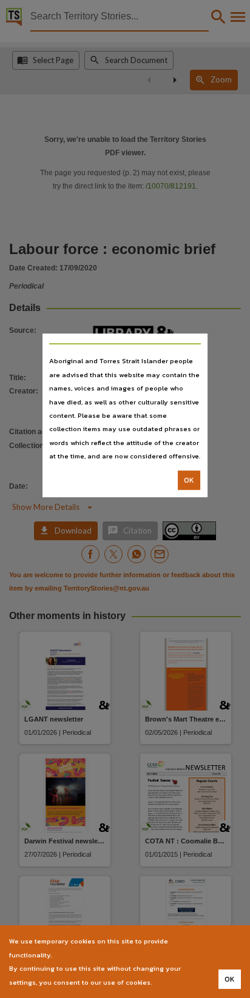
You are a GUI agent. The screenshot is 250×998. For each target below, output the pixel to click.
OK (189, 480)
